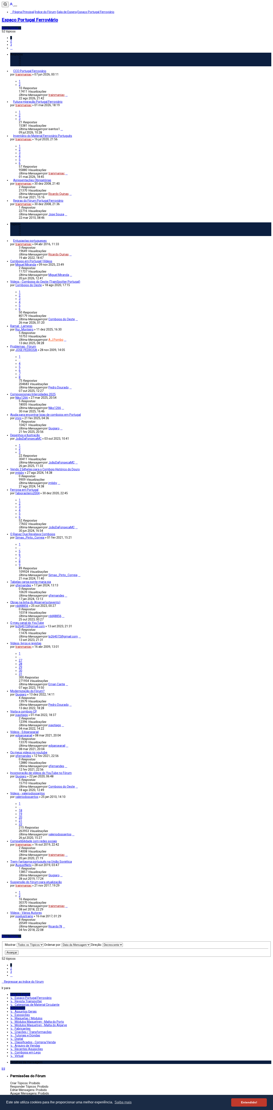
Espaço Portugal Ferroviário (30, 19)
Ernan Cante (56, 684)
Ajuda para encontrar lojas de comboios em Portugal (45, 414)
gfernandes (23, 585)
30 (20, 670)
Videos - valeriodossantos (27, 793)
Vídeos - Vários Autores (26, 912)
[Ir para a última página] (66, 95)
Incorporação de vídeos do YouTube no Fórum (41, 773)
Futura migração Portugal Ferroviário (37, 101)
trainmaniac (23, 74)
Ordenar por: (53, 944)
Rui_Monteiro (24, 329)
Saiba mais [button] (123, 1102)
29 (20, 667)
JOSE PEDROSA (26, 350)
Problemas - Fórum (23, 346)
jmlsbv (19, 472)
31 (20, 674)
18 (20, 810)
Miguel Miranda (25, 264)
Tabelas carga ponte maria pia (30, 582)
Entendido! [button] (249, 1102)
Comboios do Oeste (28, 285)
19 (20, 814)
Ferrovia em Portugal (24, 489)
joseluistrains (24, 916)
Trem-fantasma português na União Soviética (41, 861)
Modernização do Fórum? (27, 691)
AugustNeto (23, 865)
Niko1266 (21, 397)
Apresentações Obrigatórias (32, 180)
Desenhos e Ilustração (25, 435)
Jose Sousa (56, 214)
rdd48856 (21, 605)
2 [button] (11, 41)
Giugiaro (54, 428)
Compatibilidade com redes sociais (33, 841)
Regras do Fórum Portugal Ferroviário (38, 200)
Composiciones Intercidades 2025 (33, 394)
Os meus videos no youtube (28, 752)
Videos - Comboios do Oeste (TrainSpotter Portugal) (45, 281)
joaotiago (21, 715)
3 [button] (11, 44)
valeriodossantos (26, 796)
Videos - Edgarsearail (24, 732)
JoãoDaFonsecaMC (28, 438)
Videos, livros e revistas (25, 643)
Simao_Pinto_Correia (29, 537)
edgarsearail (23, 735)
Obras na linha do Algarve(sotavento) (35, 602)
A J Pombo (55, 339)
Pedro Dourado (58, 387)
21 (20, 820)
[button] (11, 48)
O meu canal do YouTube (27, 623)
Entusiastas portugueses (30, 240)
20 (20, 817)
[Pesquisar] (5, 4)
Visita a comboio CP (23, 711)
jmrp (18, 418)
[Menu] (15, 6)
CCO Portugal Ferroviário (29, 71)
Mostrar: (11, 944)
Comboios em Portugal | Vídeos (31, 261)
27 (20, 660)
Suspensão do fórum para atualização (36, 882)
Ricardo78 (55, 926)
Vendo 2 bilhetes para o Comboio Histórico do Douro (45, 469)
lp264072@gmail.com (30, 626)
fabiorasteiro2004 (27, 493)
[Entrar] (11, 5)
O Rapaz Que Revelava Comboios (32, 534)
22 (20, 824)
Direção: (97, 944)
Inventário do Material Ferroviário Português (42, 136)
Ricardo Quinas (58, 194)
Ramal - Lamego (21, 326)
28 (20, 663)
